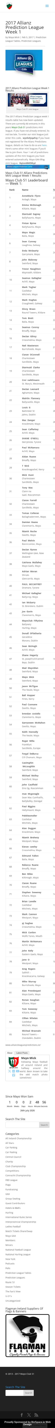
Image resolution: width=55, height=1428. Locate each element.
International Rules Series (19, 1217)
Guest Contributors (15, 1203)
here (44, 145)
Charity (9, 1161)
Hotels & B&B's (13, 1208)
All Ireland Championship (19, 1138)
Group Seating (13, 1198)
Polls (8, 1268)
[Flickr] (13, 1071)
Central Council (13, 1156)
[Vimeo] (13, 1075)
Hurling (9, 1212)
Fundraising (12, 1189)
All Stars (10, 1143)
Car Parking (11, 1147)
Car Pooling (11, 1152)
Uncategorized (13, 1300)
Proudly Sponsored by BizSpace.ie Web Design (27, 1423)
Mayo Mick (14, 37)
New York (10, 1259)
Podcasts (10, 1263)
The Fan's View (13, 1291)
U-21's (9, 1296)
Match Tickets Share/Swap (19, 1231)
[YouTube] (17, 1071)
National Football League (18, 1249)
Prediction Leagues (31, 40)
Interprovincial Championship (21, 1221)
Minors (9, 1245)
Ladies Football (13, 1226)
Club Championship (16, 1166)
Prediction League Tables (18, 1272)
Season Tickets (13, 1286)
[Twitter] (9, 1071)
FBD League (11, 1180)
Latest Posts (22, 1053)
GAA (8, 1194)
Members (10, 1240)
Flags (8, 1184)
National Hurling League (18, 1254)
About (9, 1053)
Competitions (12, 1170)
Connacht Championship (18, 1175)
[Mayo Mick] (13, 1067)
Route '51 (10, 1282)
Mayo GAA (11, 1235)
